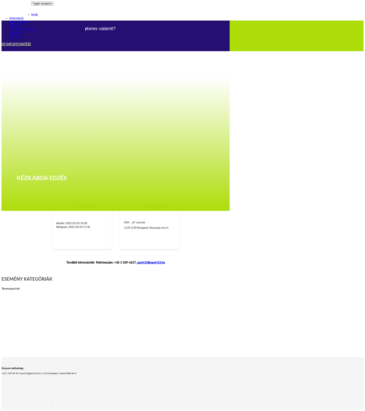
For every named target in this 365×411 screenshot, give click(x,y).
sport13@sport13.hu (150, 262)
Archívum (15, 36)
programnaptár (16, 43)
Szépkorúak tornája (21, 28)
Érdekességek (18, 21)
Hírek (34, 14)
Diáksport (15, 25)
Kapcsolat (15, 32)
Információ (16, 18)
